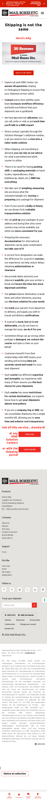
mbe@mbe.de (30, 653)
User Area (6, 566)
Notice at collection (15, 773)
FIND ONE (29, 434)
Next (44, 3)
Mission (5, 526)
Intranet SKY (9, 628)
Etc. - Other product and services (15, 509)
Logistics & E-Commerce (12, 500)
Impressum (20, 620)
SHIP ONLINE (30, 449)
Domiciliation (7, 506)
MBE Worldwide (27, 615)
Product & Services (9, 532)
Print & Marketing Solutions (13, 503)
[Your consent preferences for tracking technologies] (44, 600)
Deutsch (11, 615)
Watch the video (23, 73)
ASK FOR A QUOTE (28, 797)
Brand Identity (7, 535)
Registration (7, 575)
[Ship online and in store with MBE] (23, 13)
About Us (6, 523)
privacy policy (35, 620)
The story (6, 529)
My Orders (6, 572)
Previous (3, 3)
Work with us (7, 538)
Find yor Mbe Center (37, 797)
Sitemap (8, 620)
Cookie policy (10, 624)
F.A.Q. (4, 552)
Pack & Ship (6, 497)
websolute (41, 744)
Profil (4, 569)
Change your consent (28, 624)
